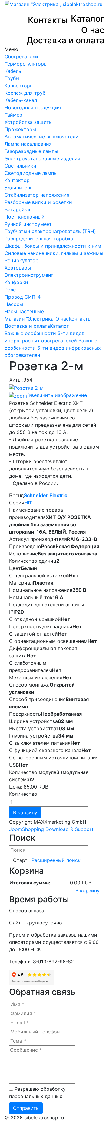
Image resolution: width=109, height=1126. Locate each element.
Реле (10, 290)
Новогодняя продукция (33, 107)
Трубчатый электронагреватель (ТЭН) (50, 231)
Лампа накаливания (28, 144)
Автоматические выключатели (41, 137)
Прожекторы (20, 129)
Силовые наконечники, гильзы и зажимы (54, 253)
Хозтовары (18, 268)
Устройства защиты (29, 122)
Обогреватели (21, 56)
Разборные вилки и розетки (38, 202)
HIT (28, 503)
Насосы (14, 304)
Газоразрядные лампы (31, 151)
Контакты (48, 20)
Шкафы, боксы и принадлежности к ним (53, 246)
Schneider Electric (45, 495)
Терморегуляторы (26, 64)
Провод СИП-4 (23, 297)
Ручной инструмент (28, 224)
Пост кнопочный (25, 217)
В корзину (87, 890)
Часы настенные (24, 311)
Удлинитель (19, 188)
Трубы (12, 78)
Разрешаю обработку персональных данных (37, 1092)
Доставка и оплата (65, 41)
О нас (92, 30)
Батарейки (17, 209)
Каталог (87, 19)
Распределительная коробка (39, 239)
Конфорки (16, 282)
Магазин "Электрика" (30, 319)
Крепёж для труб (25, 93)
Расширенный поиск (56, 860)
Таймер (13, 115)
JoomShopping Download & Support (51, 829)
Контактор (17, 180)
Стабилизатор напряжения (37, 195)
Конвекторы (19, 86)
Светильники (20, 166)
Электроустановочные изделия (42, 158)
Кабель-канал (21, 100)
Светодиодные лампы (31, 173)
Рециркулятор (21, 260)
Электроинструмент (29, 275)
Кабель (13, 71)
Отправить (26, 1108)
